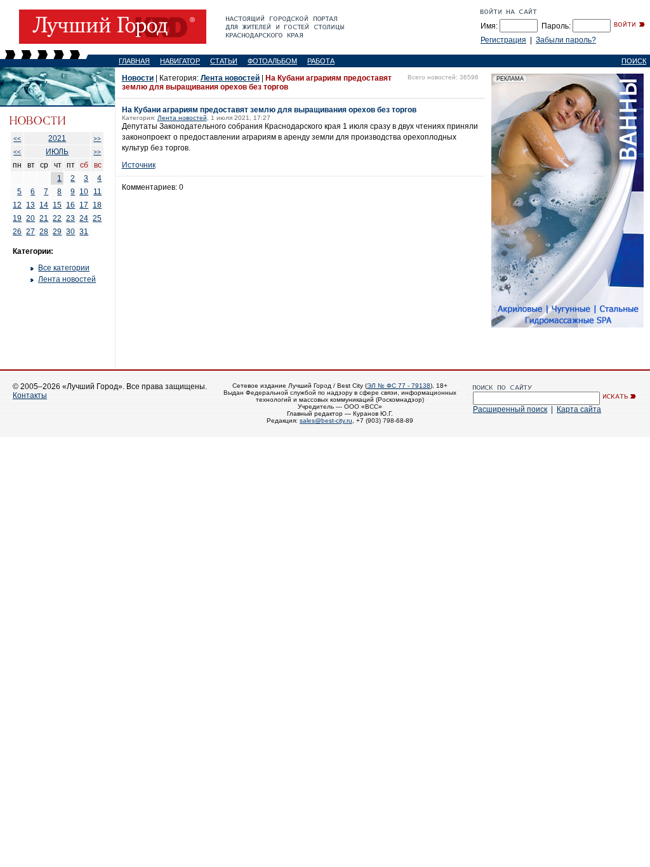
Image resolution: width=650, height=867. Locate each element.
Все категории (64, 267)
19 (17, 218)
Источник (139, 165)
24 (83, 218)
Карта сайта (579, 409)
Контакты (30, 395)
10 (83, 191)
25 (97, 218)
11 (97, 191)
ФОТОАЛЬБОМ (272, 61)
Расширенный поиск (510, 409)
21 (43, 218)
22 (57, 218)
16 (70, 205)
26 (17, 231)
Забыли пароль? (566, 40)
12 (17, 205)
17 (83, 205)
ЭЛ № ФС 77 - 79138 (398, 385)
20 (30, 218)
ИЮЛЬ (57, 151)
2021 (57, 138)
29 (57, 231)
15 (57, 205)
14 (43, 205)
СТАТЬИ (223, 61)
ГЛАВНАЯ (134, 61)
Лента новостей (67, 279)
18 (97, 205)
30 (70, 231)
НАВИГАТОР (180, 61)
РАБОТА (321, 61)
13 (30, 205)
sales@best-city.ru (326, 420)
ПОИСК (633, 61)
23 (70, 218)
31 (83, 231)
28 (43, 231)
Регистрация (503, 40)
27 (30, 231)
